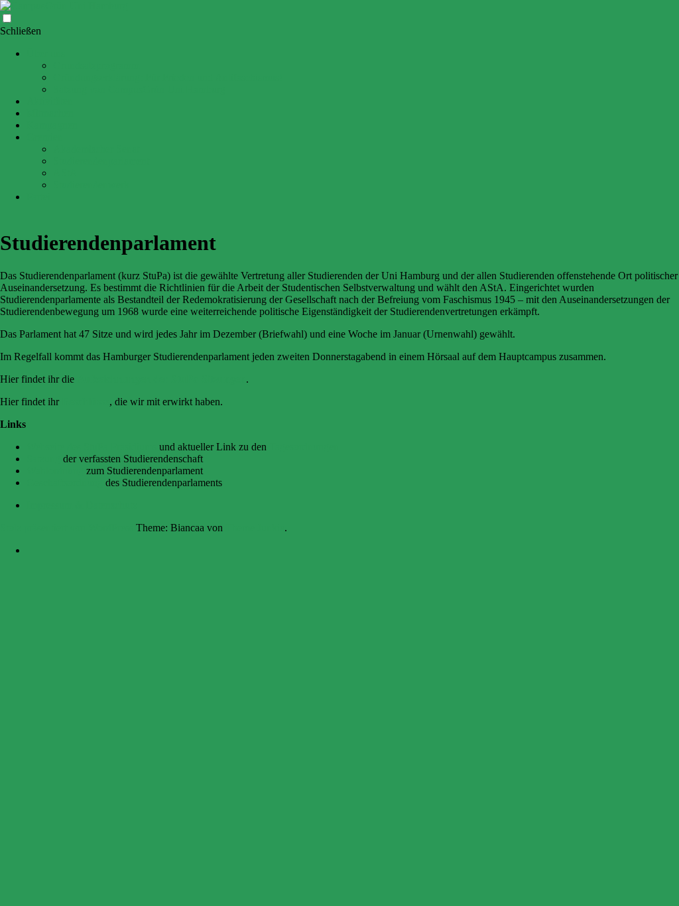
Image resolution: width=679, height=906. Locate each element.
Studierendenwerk (91, 184)
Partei (38, 196)
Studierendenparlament (101, 160)
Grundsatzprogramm (96, 65)
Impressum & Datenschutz (82, 505)
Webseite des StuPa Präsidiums (91, 446)
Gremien (45, 137)
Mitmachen (50, 113)
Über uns (46, 53)
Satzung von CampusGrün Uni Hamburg (139, 89)
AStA (65, 172)
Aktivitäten (50, 101)
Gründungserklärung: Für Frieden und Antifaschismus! (167, 77)
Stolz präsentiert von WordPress (66, 527)
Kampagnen (52, 125)
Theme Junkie (254, 527)
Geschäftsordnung (65, 482)
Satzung (43, 458)
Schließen (20, 30)
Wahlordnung (55, 470)
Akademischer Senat (96, 149)
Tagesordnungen (304, 446)
